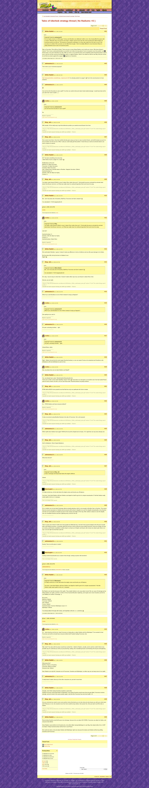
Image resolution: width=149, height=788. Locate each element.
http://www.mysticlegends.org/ (49, 117)
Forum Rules (44, 768)
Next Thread (78, 739)
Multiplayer (69, 10)
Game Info (60, 10)
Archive (107, 776)
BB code (43, 761)
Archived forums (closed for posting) (66, 16)
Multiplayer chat (90, 1)
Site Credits (59, 780)
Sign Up (104, 10)
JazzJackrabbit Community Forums (51, 16)
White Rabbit (49, 31)
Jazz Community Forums (66, 1)
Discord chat (98, 1)
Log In (98, 10)
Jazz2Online (102, 776)
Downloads (45, 10)
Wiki (88, 10)
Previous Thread (72, 739)
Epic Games (47, 782)
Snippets (82, 10)
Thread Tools (103, 28)
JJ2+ (94, 1)
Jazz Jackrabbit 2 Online (74, 5)
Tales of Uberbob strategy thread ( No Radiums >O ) (68, 21)
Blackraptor (49, 489)
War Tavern (77, 16)
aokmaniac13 (49, 63)
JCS (76, 10)
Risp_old (48, 122)
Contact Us (96, 776)
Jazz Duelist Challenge (76, 1)
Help (93, 10)
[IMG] (43, 764)
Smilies (43, 762)
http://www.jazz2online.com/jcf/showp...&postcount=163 (55, 78)
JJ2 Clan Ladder (83, 1)
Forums (53, 10)
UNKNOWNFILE (46, 566)
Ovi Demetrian (67, 786)
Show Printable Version (48, 744)
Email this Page (47, 746)
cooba (47, 101)
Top (110, 776)
